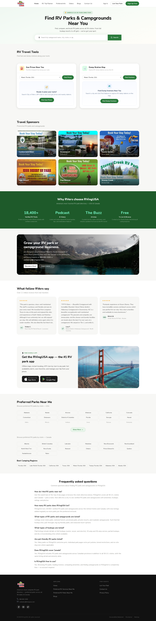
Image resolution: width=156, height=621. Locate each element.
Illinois (47, 422)
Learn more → (46, 266)
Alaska (47, 413)
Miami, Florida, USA (79, 466)
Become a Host (30, 266)
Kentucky (129, 422)
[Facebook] (18, 607)
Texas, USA (66, 466)
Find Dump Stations (109, 101)
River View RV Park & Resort (33, 329)
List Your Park (117, 4)
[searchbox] (73, 37)
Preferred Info (61, 4)
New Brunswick (109, 444)
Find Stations (129, 77)
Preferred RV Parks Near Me (62, 593)
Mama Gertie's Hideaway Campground (77, 329)
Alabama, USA (110, 466)
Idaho (26, 422)
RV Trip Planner (47, 4)
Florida (88, 417)
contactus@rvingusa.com (27, 602)
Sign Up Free (132, 4)
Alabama (27, 413)
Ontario (88, 449)
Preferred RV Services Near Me (63, 589)
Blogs (79, 4)
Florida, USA (22, 466)
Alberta (26, 444)
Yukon (47, 453)
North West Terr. (26, 449)
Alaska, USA (122, 466)
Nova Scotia (47, 449)
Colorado (129, 413)
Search (115, 37)
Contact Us (88, 4)
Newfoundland (129, 444)
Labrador (68, 444)
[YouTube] (23, 607)
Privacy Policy (104, 593)
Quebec (129, 449)
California (109, 413)
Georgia (108, 417)
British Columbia (47, 444)
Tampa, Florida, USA (95, 466)
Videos (71, 4)
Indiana (67, 422)
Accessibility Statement (116, 617)
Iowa (88, 422)
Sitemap (136, 617)
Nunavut (67, 449)
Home (36, 4)
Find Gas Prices (46, 100)
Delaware (47, 417)
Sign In (105, 4)
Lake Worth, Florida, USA (37, 466)
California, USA (54, 466)
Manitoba (88, 444)
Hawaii (129, 417)
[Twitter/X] (28, 607)
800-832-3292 (23, 599)
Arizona (67, 413)
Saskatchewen (26, 453)
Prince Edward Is (108, 449)
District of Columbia (68, 417)
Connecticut (26, 417)
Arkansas (88, 413)
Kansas (108, 422)
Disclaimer (129, 617)
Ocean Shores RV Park (114, 318)
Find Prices (68, 77)
